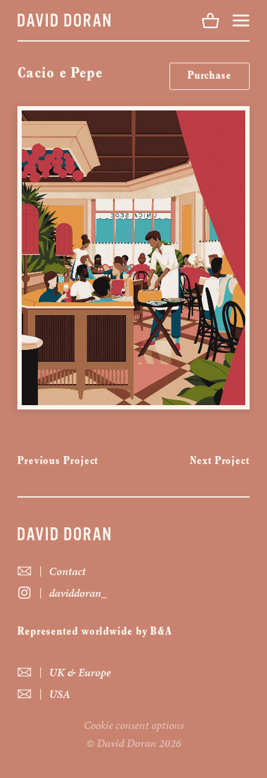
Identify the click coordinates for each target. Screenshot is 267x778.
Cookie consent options (134, 725)
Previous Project (57, 461)
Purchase (210, 76)
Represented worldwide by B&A (94, 632)
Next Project (220, 461)
